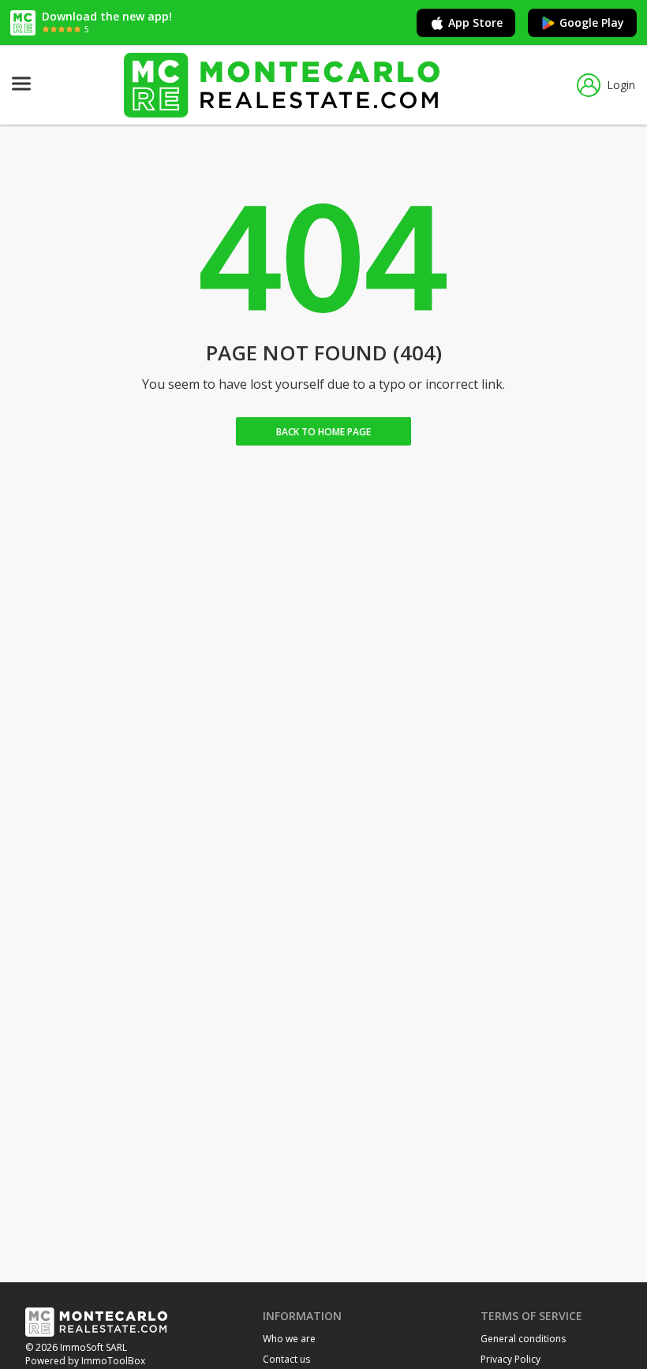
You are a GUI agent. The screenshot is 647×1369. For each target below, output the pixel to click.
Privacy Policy (510, 1359)
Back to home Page (323, 431)
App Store (475, 22)
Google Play (591, 22)
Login (621, 84)
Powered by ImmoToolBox (85, 1360)
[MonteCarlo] (281, 85)
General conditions (523, 1338)
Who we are (289, 1338)
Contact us (286, 1359)
